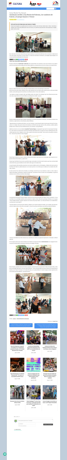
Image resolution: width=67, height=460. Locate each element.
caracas (14, 318)
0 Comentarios (20, 19)
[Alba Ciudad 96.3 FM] (33, 4)
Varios (43, 8)
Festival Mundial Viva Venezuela (23, 318)
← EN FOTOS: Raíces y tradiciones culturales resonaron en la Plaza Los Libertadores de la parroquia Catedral (20, 325)
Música (19, 8)
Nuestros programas (27, 8)
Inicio (9, 8)
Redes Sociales (36, 8)
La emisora (14, 8)
